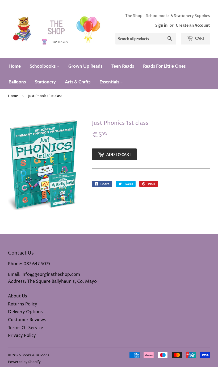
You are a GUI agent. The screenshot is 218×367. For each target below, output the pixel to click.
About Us (17, 296)
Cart (199, 38)
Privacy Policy (22, 335)
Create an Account (193, 25)
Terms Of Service (25, 328)
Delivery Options (25, 312)
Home (13, 96)
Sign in (161, 25)
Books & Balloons (35, 355)
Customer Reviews (27, 320)
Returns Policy (22, 304)
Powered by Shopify (24, 362)
